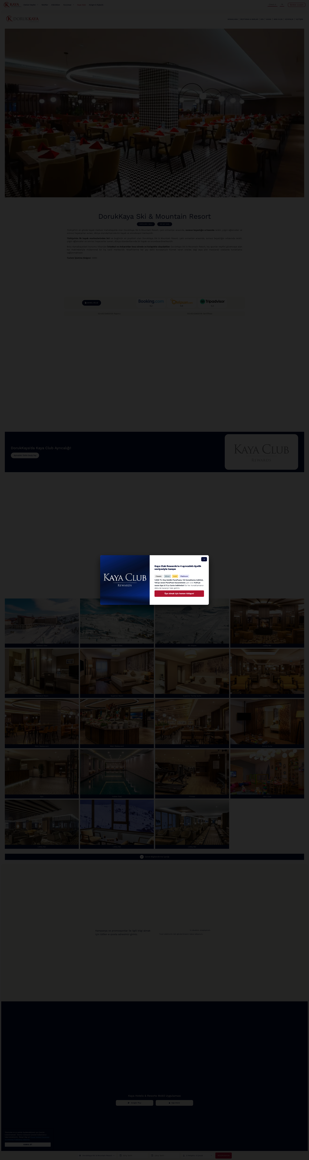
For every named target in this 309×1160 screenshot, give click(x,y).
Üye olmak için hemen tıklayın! (179, 593)
